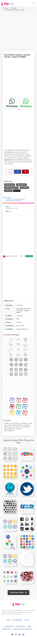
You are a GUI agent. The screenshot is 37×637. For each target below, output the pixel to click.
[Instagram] (19, 634)
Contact (26, 620)
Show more (16, 190)
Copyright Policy (17, 620)
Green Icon (8, 190)
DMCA (29, 626)
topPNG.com (28, 629)
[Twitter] (12, 634)
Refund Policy (7, 629)
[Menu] (34, 3)
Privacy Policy (21, 626)
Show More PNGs (17, 592)
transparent (13, 8)
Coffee (9, 211)
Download (29, 256)
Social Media (24, 187)
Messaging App (21, 184)
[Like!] (11, 171)
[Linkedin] (23, 634)
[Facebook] (17, 172)
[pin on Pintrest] (14, 449)
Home (6, 8)
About (8, 620)
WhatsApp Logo (9, 184)
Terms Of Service (9, 626)
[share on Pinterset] (25, 172)
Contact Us (11, 430)
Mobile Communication (11, 187)
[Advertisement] (18, 32)
